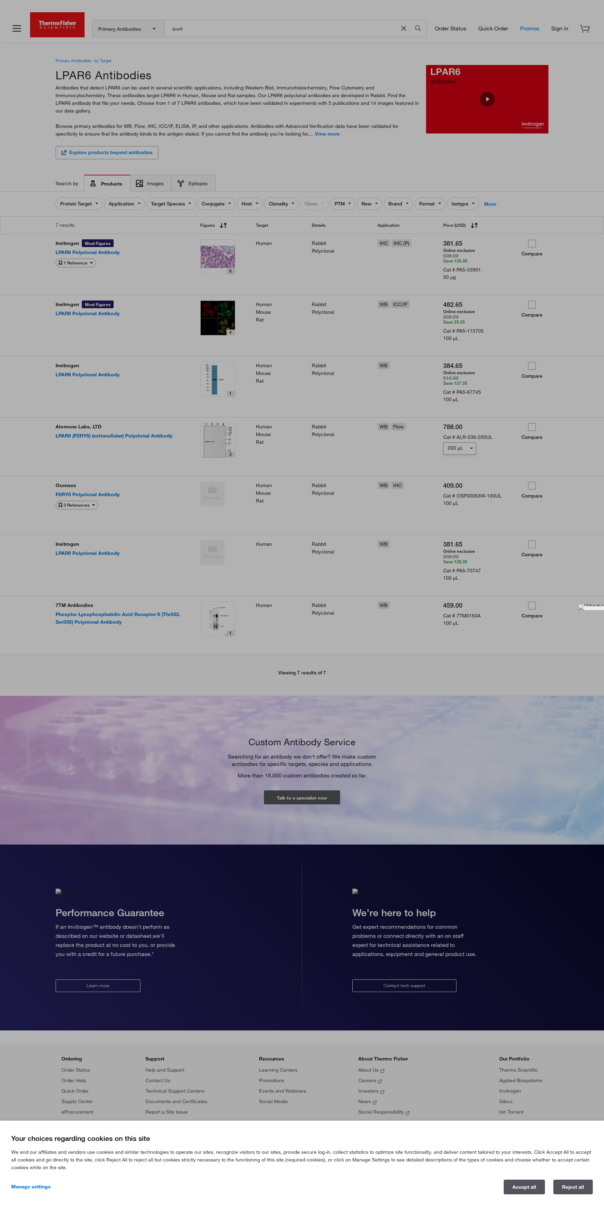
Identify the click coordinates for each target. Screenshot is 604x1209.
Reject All (573, 1187)
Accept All (524, 1187)
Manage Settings (31, 1186)
